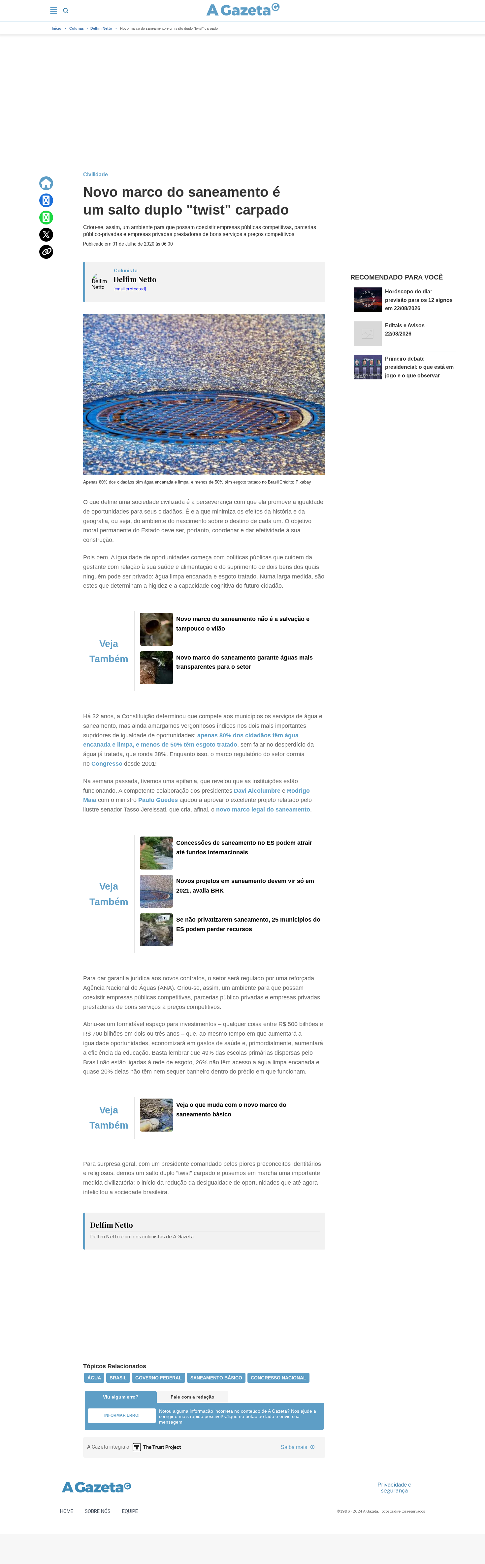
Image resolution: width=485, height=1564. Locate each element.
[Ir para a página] (243, 10)
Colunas (76, 28)
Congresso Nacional (278, 1377)
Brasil (118, 1377)
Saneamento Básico (216, 1377)
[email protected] (129, 288)
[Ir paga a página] (46, 183)
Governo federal (158, 1377)
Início (56, 28)
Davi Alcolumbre (256, 790)
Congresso (106, 763)
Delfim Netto (101, 28)
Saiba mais (294, 1447)
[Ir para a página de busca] (66, 11)
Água (94, 1377)
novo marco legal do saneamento (263, 809)
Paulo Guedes (158, 800)
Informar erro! (122, 1415)
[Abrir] (53, 11)
